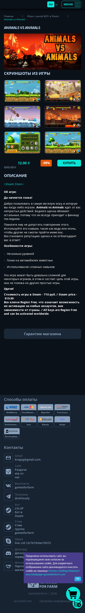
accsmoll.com (23, 601)
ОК (77, 578)
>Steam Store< (14, 184)
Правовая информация (55, 601)
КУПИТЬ (69, 163)
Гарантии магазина (42, 333)
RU (51, 4)
